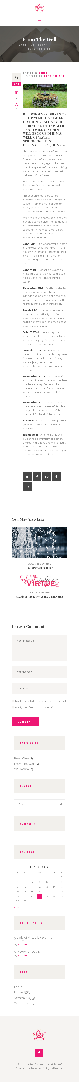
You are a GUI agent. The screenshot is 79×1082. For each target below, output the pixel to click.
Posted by (35, 73)
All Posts (39, 45)
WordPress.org (24, 1003)
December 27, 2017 (39, 564)
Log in (18, 987)
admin (22, 944)
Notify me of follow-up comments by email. (40, 701)
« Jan (16, 907)
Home (23, 45)
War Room (21, 769)
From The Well (54, 76)
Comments (25, 997)
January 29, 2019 (39, 592)
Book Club (21, 758)
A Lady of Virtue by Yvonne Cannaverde (39, 596)
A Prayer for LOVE (27, 951)
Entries (22, 992)
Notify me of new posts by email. (34, 707)
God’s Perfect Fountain (39, 567)
